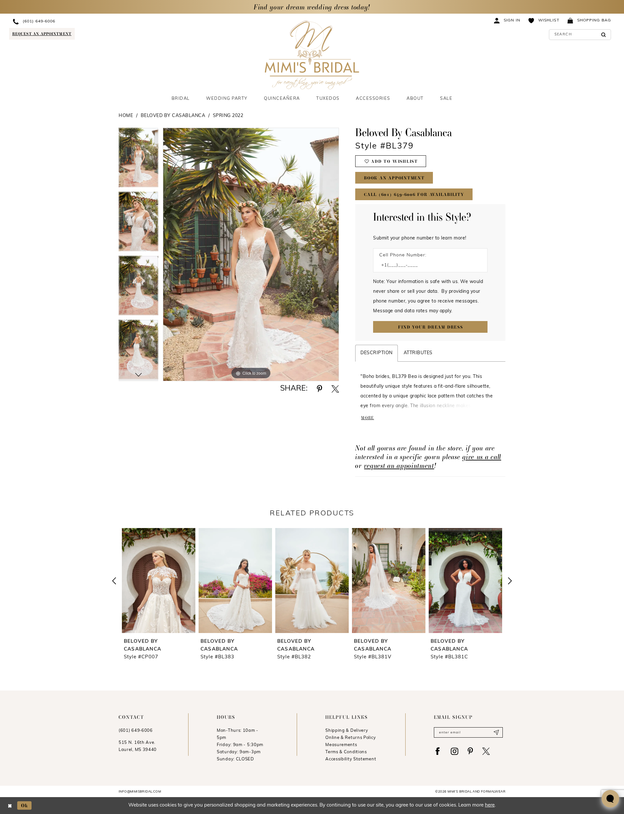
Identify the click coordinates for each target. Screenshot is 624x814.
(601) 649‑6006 (136, 731)
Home (126, 115)
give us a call (481, 456)
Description (376, 353)
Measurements (341, 745)
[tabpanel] (138, 160)
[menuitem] (67, 21)
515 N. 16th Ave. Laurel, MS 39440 (138, 746)
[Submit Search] (603, 34)
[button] (507, 20)
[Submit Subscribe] (496, 732)
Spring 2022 (228, 115)
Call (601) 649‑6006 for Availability (414, 194)
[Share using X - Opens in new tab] (335, 389)
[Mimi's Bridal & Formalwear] (312, 54)
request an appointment (399, 465)
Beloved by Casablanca (173, 115)
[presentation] (158, 580)
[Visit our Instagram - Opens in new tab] (454, 751)
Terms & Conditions (346, 752)
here (490, 805)
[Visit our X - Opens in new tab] (486, 751)
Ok (24, 805)
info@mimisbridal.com (140, 792)
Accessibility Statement (350, 759)
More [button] (367, 417)
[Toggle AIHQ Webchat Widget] (610, 799)
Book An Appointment (394, 178)
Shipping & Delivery (346, 731)
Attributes (418, 353)
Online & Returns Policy (350, 738)
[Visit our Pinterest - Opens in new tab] (470, 751)
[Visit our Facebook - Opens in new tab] (437, 751)
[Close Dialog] (10, 805)
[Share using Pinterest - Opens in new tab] (319, 389)
